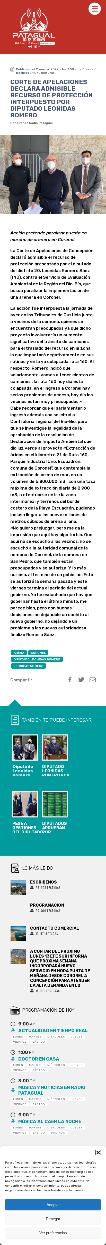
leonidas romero (28, 666)
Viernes (19, 1041)
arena (19, 653)
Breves (87, 69)
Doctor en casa (38, 1059)
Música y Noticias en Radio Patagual (51, 1090)
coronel (38, 653)
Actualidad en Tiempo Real (53, 1030)
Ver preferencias (53, 1233)
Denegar (53, 1219)
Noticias (22, 73)
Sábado (38, 1041)
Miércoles (56, 1036)
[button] (98, 1152)
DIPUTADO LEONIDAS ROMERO (37, 659)
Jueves (77, 1036)
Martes (35, 1036)
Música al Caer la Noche (49, 1121)
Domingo (58, 1132)
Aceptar (53, 1204)
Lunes (18, 1036)
